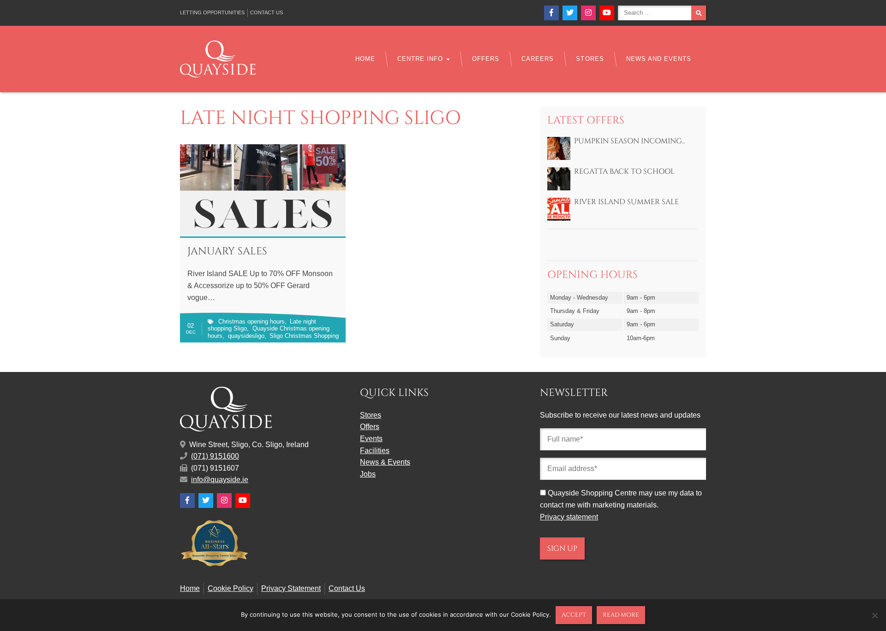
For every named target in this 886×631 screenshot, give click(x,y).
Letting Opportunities (212, 12)
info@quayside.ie (219, 480)
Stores (590, 58)
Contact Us (266, 12)
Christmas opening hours (251, 321)
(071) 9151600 (215, 456)
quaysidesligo (246, 335)
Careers (537, 58)
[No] (874, 615)
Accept (574, 615)
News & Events (385, 462)
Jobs (368, 474)
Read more (621, 615)
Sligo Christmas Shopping (304, 335)
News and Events (658, 58)
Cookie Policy (230, 588)
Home (365, 58)
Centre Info (421, 58)
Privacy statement (569, 517)
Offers (485, 58)
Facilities (374, 450)
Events (371, 438)
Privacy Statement (291, 588)
